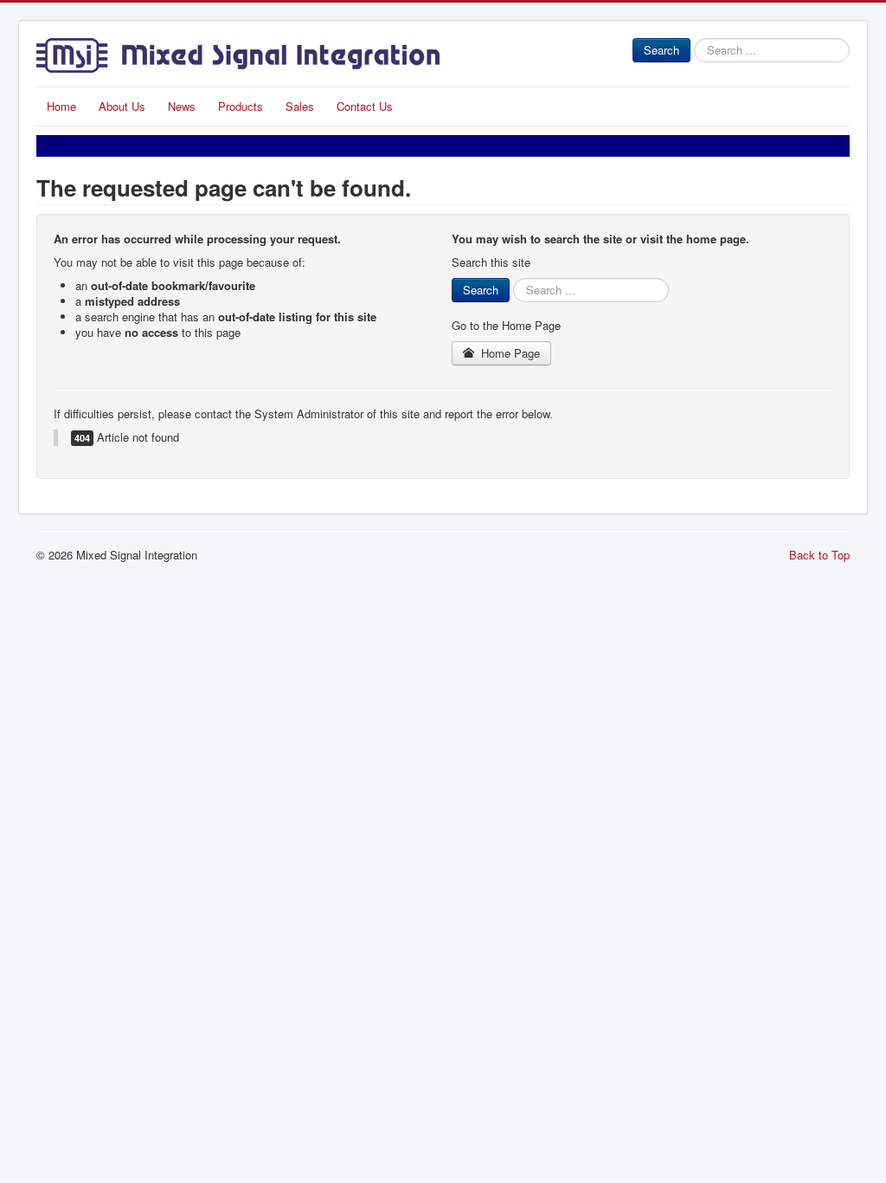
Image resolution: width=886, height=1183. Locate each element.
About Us (122, 106)
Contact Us (365, 106)
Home (61, 106)
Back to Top (819, 554)
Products (240, 106)
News (182, 106)
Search (661, 50)
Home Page (509, 353)
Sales (300, 106)
